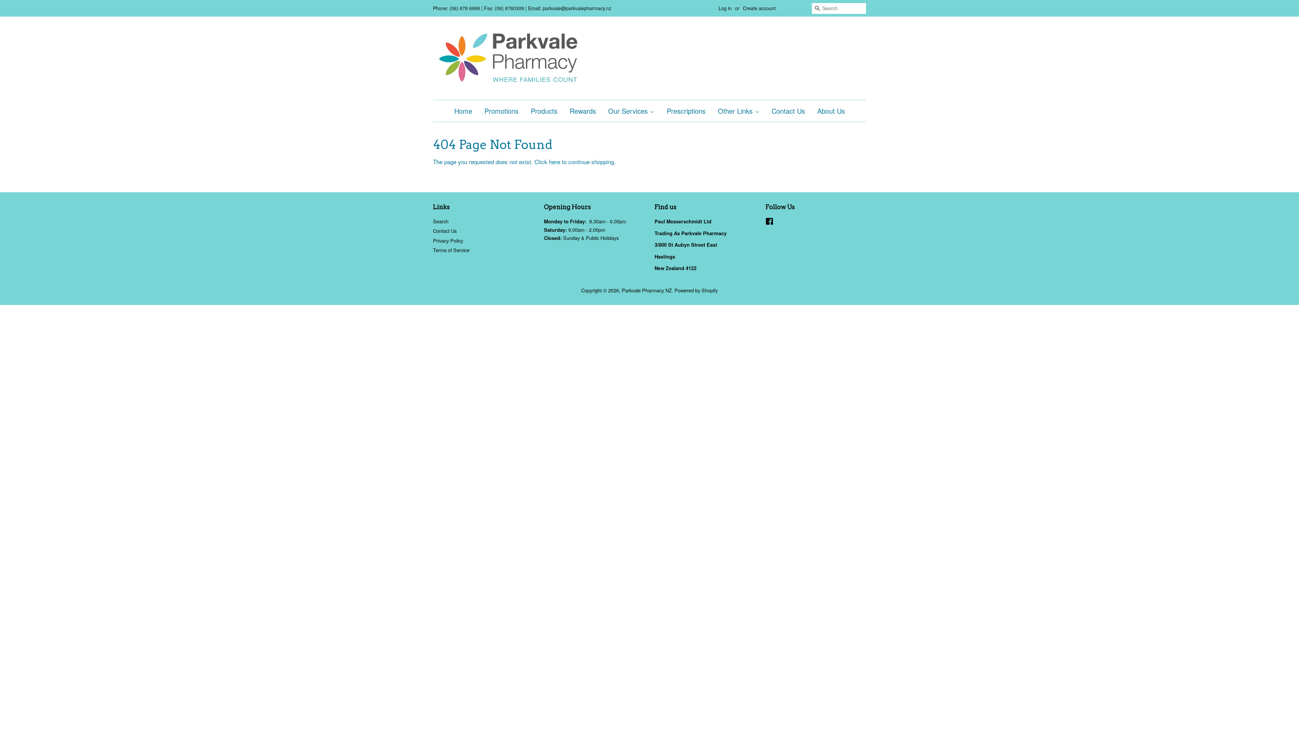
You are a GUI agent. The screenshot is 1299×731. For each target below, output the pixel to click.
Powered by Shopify (696, 290)
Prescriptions (686, 111)
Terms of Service (451, 249)
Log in (725, 8)
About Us (831, 111)
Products (544, 111)
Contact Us (788, 111)
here (554, 161)
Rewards (583, 111)
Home (463, 111)
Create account (759, 8)
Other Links (736, 111)
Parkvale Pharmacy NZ (647, 290)
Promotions (501, 111)
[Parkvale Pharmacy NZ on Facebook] (769, 222)
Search (441, 221)
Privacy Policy (448, 240)
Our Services (629, 111)
